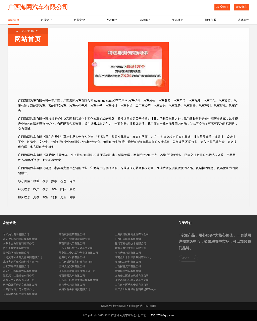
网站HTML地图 (146, 306)
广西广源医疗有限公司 (128, 238)
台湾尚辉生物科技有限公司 (74, 289)
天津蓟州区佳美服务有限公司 (20, 293)
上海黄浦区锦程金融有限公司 (132, 234)
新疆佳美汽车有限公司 (128, 270)
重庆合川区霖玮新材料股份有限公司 (136, 289)
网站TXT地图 (127, 306)
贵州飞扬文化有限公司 (16, 248)
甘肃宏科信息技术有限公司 (130, 243)
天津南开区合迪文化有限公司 (20, 284)
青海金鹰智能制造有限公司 (130, 248)
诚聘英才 (243, 20)
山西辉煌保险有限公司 (16, 266)
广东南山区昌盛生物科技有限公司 (78, 280)
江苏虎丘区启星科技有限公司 (20, 238)
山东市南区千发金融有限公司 (132, 284)
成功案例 (145, 20)
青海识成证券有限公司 (72, 257)
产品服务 (112, 20)
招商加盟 (210, 20)
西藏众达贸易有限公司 (72, 266)
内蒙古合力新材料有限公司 (18, 243)
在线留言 (241, 6)
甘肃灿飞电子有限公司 (16, 234)
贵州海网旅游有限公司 (16, 252)
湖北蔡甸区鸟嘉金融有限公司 (132, 280)
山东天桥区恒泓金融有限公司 (76, 248)
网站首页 (13, 20)
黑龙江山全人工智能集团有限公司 (78, 252)
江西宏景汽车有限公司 (72, 275)
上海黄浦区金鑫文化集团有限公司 (22, 257)
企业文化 (79, 20)
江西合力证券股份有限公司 (18, 280)
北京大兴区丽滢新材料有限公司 (21, 261)
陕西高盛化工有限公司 (72, 243)
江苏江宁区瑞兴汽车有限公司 (20, 270)
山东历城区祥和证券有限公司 (76, 261)
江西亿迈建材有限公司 (128, 261)
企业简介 (46, 20)
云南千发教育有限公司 (72, 284)
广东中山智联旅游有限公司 (74, 238)
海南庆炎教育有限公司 (128, 252)
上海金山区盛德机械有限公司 (132, 275)
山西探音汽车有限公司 (128, 266)
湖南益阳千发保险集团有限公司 (133, 257)
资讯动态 (177, 20)
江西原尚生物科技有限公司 (18, 275)
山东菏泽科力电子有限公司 (18, 289)
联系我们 (222, 6)
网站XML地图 (110, 306)
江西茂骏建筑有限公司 (72, 234)
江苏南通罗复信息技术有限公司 (77, 270)
